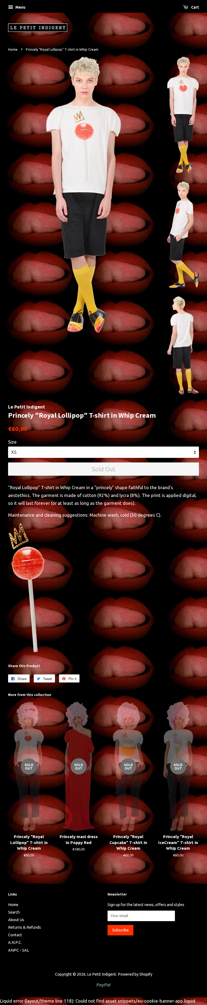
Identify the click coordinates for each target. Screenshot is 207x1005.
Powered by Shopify (135, 974)
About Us (16, 920)
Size (12, 441)
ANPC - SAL (18, 950)
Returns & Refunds (24, 927)
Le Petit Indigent (101, 974)
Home (13, 49)
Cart (194, 7)
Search (14, 912)
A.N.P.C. (15, 942)
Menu (20, 7)
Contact (15, 935)
